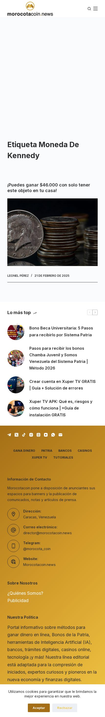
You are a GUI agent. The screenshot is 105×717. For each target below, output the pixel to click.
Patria (46, 450)
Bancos (65, 450)
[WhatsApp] (53, 435)
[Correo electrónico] (60, 435)
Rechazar (64, 708)
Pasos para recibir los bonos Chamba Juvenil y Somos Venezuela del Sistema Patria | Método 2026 (58, 358)
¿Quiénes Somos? (25, 593)
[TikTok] (24, 435)
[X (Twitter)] (16, 435)
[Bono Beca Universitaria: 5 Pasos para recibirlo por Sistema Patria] (15, 331)
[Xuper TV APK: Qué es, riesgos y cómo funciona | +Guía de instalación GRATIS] (15, 408)
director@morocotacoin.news (47, 533)
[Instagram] (31, 435)
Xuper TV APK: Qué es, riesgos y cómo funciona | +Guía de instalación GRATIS (60, 408)
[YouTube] (46, 435)
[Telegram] (9, 435)
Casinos (85, 450)
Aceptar (39, 708)
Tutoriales (63, 457)
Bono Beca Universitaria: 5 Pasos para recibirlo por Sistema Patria (61, 331)
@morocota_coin (37, 549)
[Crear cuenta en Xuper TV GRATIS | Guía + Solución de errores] (15, 384)
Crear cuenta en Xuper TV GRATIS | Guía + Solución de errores (62, 384)
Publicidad (18, 600)
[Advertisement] (52, 72)
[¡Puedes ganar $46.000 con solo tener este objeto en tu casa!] (52, 232)
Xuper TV (39, 457)
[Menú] (95, 8)
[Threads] (38, 435)
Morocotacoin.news (39, 565)
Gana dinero (24, 450)
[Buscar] (89, 8)
